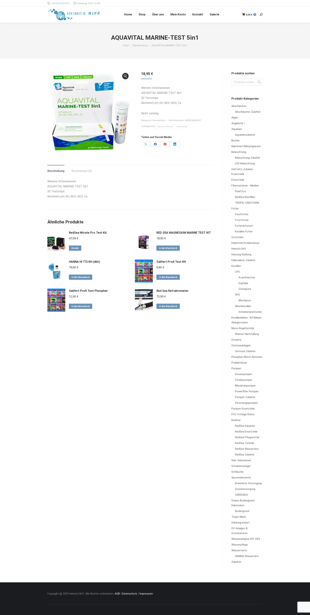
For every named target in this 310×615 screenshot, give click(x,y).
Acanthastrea (247, 277)
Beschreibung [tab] (55, 171)
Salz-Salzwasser (241, 460)
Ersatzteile (237, 179)
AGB (117, 593)
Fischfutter (241, 214)
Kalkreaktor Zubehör (243, 260)
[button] (125, 76)
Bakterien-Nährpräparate (246, 146)
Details (75, 248)
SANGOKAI (241, 494)
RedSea (235, 420)
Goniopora (245, 289)
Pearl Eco (240, 191)
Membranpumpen (245, 385)
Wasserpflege (239, 544)
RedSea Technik (244, 443)
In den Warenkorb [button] (168, 248)
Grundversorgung (245, 489)
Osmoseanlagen (241, 345)
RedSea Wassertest (247, 448)
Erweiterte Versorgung (248, 483)
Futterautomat (244, 225)
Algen (234, 117)
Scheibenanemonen (250, 312)
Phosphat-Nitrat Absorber (246, 357)
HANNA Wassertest (247, 556)
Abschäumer (238, 106)
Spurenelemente (241, 477)
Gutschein (237, 237)
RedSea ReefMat (245, 197)
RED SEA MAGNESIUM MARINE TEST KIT (183, 232)
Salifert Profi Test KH (171, 261)
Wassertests (158, 120)
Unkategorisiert (240, 522)
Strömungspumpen (246, 402)
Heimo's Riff (238, 248)
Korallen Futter (244, 231)
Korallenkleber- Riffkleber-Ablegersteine (246, 320)
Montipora (245, 300)
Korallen (236, 266)
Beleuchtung (238, 152)
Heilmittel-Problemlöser (245, 243)
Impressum (146, 593)
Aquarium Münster (165, 126)
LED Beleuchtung (245, 163)
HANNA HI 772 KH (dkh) (84, 261)
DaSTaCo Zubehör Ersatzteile (242, 172)
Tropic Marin (238, 516)
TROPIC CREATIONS (247, 202)
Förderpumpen (243, 380)
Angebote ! (238, 123)
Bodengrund (242, 511)
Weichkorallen (243, 306)
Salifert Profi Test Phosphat (88, 291)
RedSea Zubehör (245, 454)
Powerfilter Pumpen (247, 391)
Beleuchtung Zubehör (247, 157)
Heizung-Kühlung (241, 254)
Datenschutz (129, 593)
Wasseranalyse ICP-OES (245, 539)
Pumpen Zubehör (245, 397)
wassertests (182, 126)
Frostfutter (242, 220)
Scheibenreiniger (241, 466)
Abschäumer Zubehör (248, 111)
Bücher (235, 140)
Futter (235, 208)
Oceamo (236, 339)
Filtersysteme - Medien (245, 185)
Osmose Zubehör (245, 351)
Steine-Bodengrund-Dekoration (243, 503)
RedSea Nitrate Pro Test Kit (88, 232)
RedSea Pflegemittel (247, 437)
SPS (237, 294)
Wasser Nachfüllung (247, 334)
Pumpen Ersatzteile (243, 408)
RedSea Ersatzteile (246, 431)
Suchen (259, 82)
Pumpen (236, 368)
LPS (237, 271)
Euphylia (243, 283)
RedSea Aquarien (245, 425)
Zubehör (236, 561)
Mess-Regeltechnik (242, 328)
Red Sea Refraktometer (172, 291)
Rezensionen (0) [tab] (82, 171)
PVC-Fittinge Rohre (242, 414)
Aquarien (236, 129)
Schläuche (237, 471)
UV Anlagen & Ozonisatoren (239, 531)
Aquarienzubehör (245, 134)
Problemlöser (239, 362)
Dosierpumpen (243, 374)
